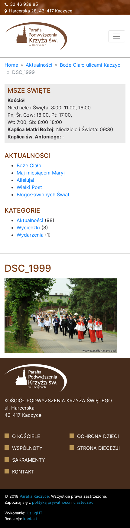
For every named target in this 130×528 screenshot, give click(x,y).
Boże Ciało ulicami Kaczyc (90, 65)
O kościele (26, 436)
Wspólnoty (27, 448)
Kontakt (23, 472)
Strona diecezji (98, 448)
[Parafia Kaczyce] (36, 35)
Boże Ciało (29, 165)
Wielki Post (29, 187)
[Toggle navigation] (116, 36)
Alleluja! (25, 180)
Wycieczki (28, 227)
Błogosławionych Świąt (43, 194)
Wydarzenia (30, 235)
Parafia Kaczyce (34, 496)
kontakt (30, 518)
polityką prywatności (51, 502)
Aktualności (39, 65)
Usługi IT (34, 513)
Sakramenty (28, 460)
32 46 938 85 (23, 4)
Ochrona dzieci (98, 436)
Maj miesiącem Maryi (41, 173)
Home (11, 65)
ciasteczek (83, 502)
